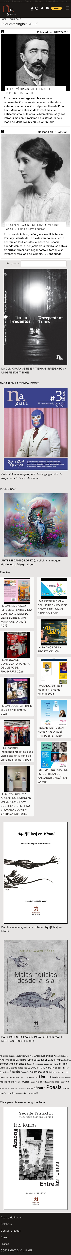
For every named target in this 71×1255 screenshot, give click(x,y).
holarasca (36, 1071)
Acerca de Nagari (11, 1217)
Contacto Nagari (11, 1230)
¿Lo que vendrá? (30, 1093)
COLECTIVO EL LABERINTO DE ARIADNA (52, 1060)
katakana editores (57, 1072)
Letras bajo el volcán (29, 1077)
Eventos (6, 1237)
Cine (30, 1059)
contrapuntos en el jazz (13, 1063)
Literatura (55, 1077)
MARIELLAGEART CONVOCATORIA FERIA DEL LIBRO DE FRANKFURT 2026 (15, 665)
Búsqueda (12, 263)
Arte (31, 1056)
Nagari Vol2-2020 (51, 1082)
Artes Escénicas (43, 1055)
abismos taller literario (19, 1056)
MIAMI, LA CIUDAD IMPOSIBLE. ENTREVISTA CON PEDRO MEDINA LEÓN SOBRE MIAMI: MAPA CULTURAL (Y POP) (16, 615)
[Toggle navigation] (67, 8)
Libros (44, 1077)
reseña (3, 1093)
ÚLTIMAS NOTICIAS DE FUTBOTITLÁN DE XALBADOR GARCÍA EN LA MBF (53, 775)
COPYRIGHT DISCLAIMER (17, 1250)
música (25, 1082)
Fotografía (25, 1072)
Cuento (29, 1064)
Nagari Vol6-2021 (26, 1088)
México (3, 1082)
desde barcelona (51, 1064)
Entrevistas (4, 1072)
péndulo (39, 1088)
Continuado (46, 122)
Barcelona (21, 1059)
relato (66, 1088)
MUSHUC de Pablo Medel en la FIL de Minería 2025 (50, 689)
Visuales (19, 1093)
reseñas (11, 1093)
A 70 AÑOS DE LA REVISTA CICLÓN (50, 649)
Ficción (15, 1072)
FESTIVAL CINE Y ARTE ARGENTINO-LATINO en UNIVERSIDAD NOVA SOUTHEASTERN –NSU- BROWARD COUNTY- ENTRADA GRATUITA (16, 803)
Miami (11, 1081)
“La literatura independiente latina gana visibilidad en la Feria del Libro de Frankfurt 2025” (17, 753)
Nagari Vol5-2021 (11, 1088)
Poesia (54, 1087)
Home (3, 19)
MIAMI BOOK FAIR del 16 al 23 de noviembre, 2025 (17, 709)
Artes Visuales (7, 1059)
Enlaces (58, 1068)
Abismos (4, 1056)
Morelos (18, 1082)
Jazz (46, 1071)
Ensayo (66, 1068)
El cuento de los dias (18, 1068)
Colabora (6, 1224)
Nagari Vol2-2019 (37, 1082)
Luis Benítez (66, 1077)
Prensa (5, 1243)
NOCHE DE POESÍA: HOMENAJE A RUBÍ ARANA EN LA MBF (51, 731)
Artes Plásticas (61, 1056)
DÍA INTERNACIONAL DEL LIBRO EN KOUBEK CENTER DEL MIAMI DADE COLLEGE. (52, 607)
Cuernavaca (38, 1064)
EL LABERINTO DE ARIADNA (41, 1068)
